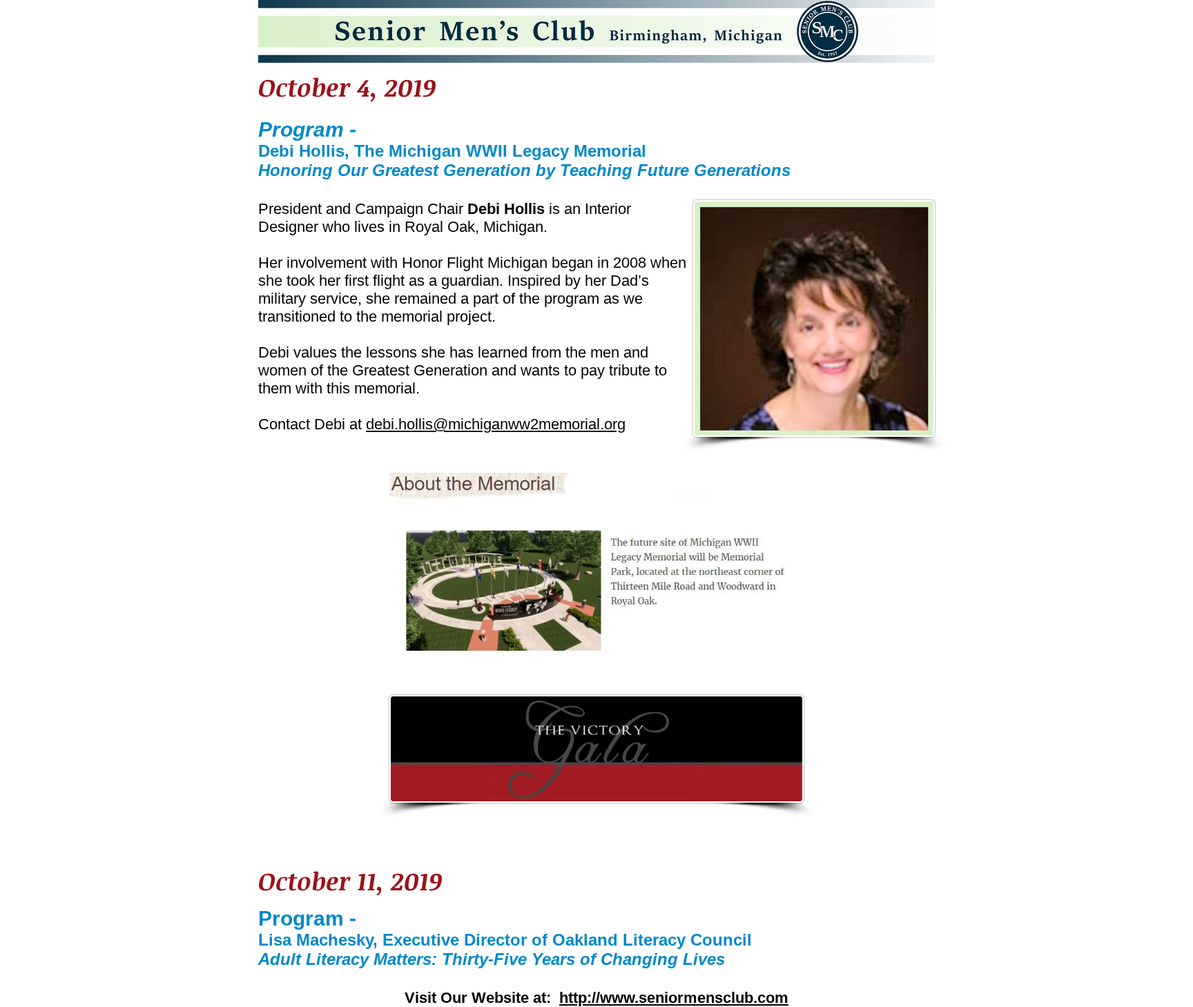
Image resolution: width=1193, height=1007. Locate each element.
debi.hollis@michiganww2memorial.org (495, 424)
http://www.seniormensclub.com (673, 997)
